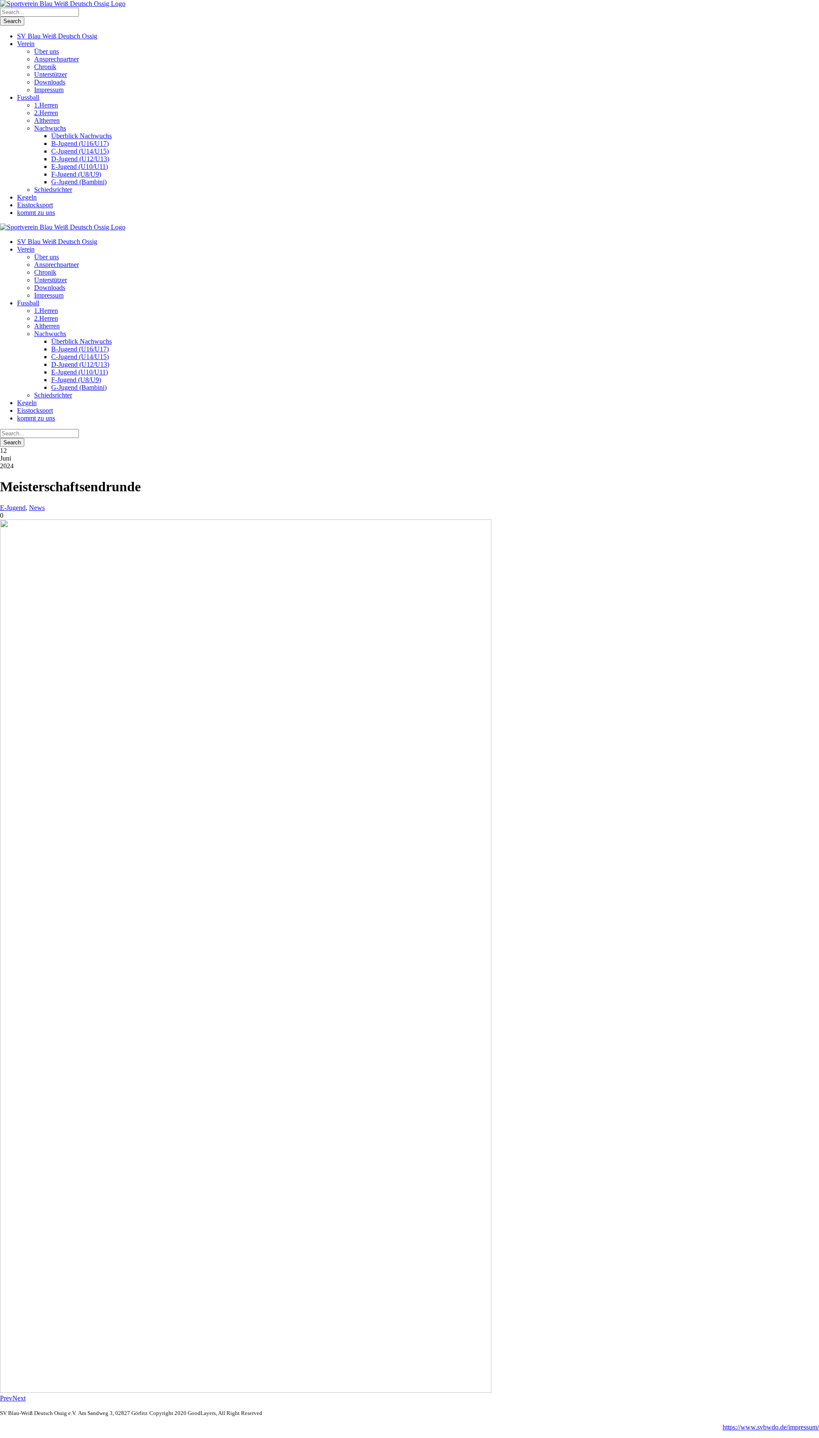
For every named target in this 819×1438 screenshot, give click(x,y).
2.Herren (46, 112)
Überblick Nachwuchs (81, 135)
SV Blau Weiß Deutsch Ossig (57, 36)
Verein (26, 43)
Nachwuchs (50, 128)
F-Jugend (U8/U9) (76, 174)
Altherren (47, 120)
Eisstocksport (35, 205)
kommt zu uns (36, 212)
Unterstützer (50, 74)
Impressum (49, 89)
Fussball (28, 97)
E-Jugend (13, 507)
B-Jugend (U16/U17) (80, 143)
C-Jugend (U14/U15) (80, 151)
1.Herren (46, 105)
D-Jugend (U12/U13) (80, 158)
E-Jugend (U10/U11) (79, 166)
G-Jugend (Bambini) (79, 182)
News (37, 507)
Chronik (45, 66)
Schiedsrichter (53, 189)
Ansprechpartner (56, 59)
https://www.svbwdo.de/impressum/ (771, 1427)
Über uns (46, 51)
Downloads (49, 82)
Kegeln (27, 197)
